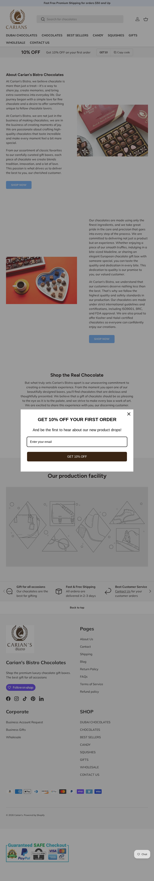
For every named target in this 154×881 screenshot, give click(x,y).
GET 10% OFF (77, 456)
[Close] (128, 413)
